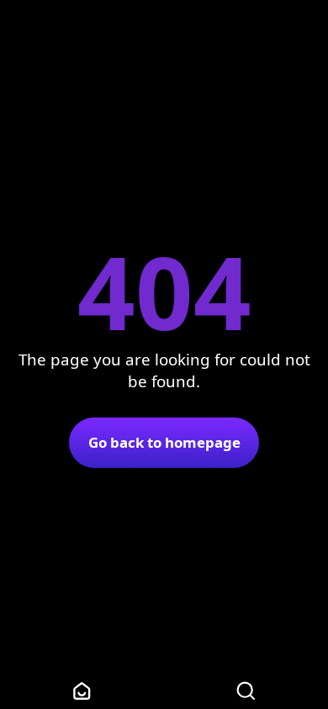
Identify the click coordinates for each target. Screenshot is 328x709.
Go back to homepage (164, 442)
